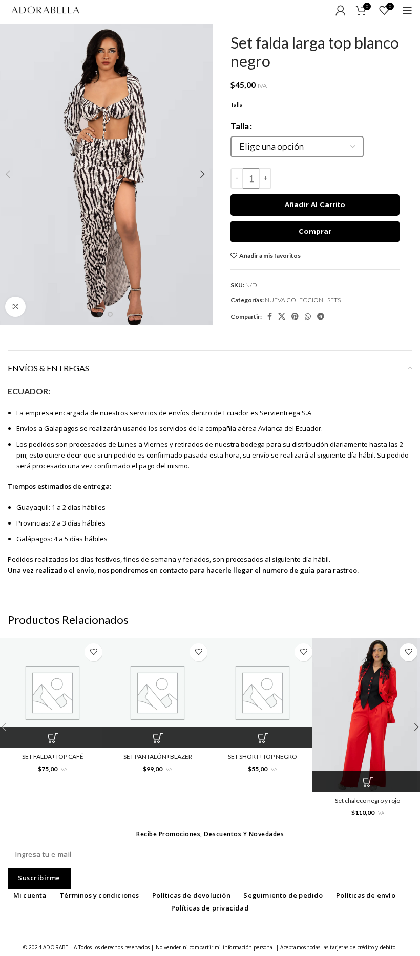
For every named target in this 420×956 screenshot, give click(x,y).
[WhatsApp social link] (308, 316)
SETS (334, 300)
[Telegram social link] (320, 316)
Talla (239, 126)
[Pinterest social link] (295, 316)
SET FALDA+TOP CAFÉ (52, 756)
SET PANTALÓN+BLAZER (157, 756)
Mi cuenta (30, 895)
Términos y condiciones (99, 895)
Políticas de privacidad (210, 908)
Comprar (315, 231)
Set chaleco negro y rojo (367, 800)
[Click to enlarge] (15, 307)
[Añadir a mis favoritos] (93, 652)
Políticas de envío (365, 895)
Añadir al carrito (315, 204)
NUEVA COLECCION (294, 300)
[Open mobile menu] (407, 10)
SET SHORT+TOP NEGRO (262, 756)
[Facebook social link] (269, 316)
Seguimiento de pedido (283, 895)
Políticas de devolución (191, 895)
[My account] (340, 10)
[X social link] (281, 316)
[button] (157, 737)
